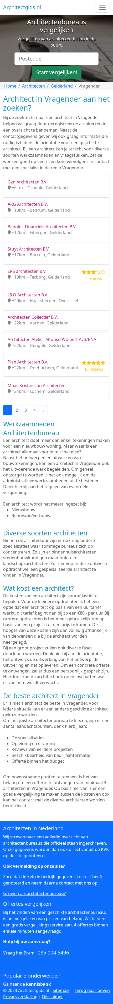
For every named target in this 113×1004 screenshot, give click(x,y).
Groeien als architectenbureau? (34, 893)
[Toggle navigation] (102, 7)
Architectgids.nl (22, 7)
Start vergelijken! (56, 72)
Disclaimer (52, 997)
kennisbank (38, 984)
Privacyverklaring (20, 997)
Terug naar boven (92, 990)
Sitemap (61, 990)
